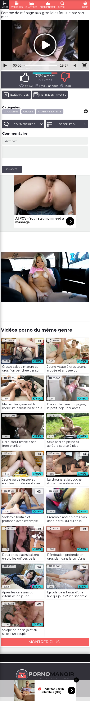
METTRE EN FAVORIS (52, 94)
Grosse (28, 111)
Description (68, 124)
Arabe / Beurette (49, 111)
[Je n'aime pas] (65, 77)
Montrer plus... (45, 642)
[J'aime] (24, 77)
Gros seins (11, 111)
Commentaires (24, 124)
